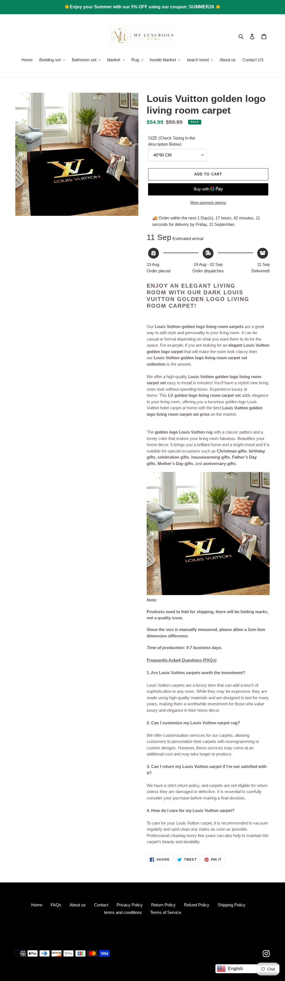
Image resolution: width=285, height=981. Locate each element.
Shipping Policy (231, 904)
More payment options (208, 202)
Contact (101, 904)
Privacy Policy (130, 904)
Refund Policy (196, 904)
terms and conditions (123, 912)
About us (78, 904)
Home (36, 904)
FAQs (56, 904)
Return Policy (163, 904)
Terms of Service (165, 912)
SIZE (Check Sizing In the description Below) (171, 141)
